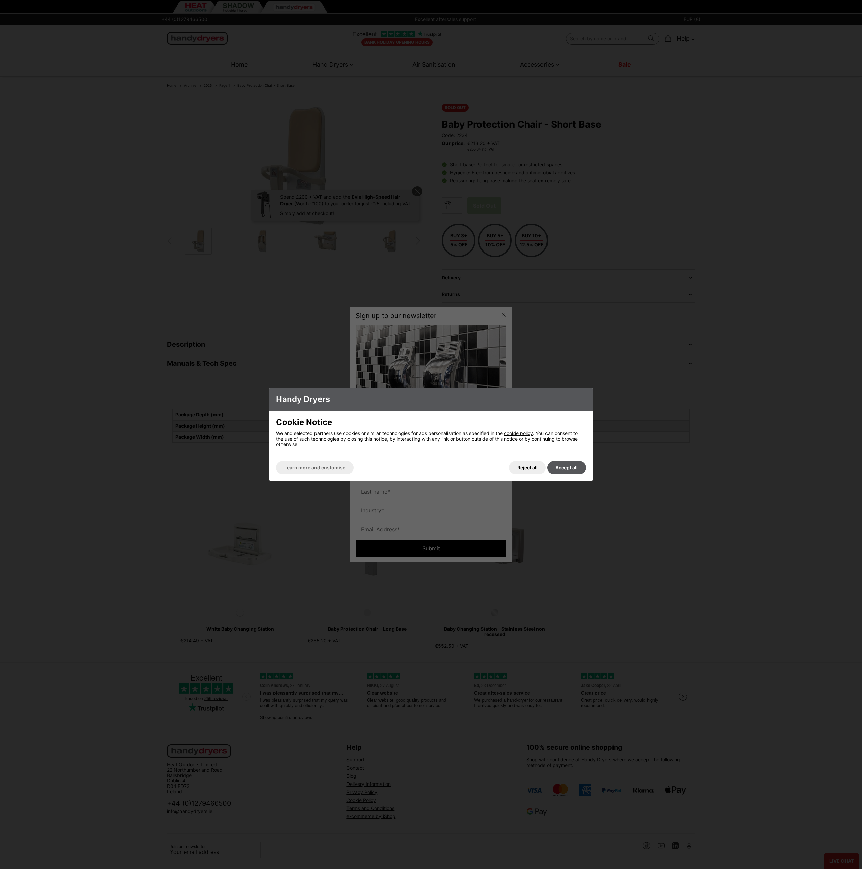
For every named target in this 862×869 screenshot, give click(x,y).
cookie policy (518, 433)
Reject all (527, 467)
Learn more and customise (314, 467)
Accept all (566, 467)
